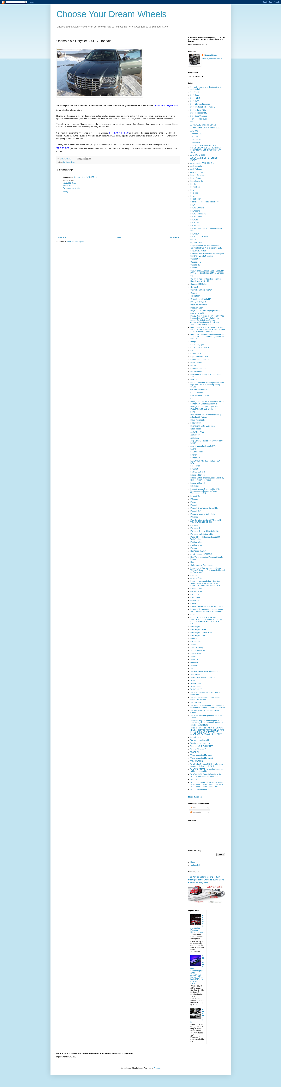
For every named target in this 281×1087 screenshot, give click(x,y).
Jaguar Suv (194, 435)
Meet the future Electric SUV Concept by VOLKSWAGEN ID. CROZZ (206, 521)
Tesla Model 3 (196, 686)
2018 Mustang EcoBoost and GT (203, 107)
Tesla (192, 680)
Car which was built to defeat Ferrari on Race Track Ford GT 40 (205, 280)
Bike (192, 190)
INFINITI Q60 (195, 423)
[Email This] (78, 158)
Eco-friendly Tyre (197, 345)
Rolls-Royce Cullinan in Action (202, 633)
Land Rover (195, 466)
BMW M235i (195, 226)
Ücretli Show (68, 186)
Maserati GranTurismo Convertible (204, 508)
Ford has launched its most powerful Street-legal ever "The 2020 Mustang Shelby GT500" (207, 385)
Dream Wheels (211, 55)
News (73, 162)
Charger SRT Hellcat (198, 284)
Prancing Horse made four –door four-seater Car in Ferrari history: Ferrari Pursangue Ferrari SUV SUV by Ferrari (205, 583)
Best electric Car (196, 181)
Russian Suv (195, 642)
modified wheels (196, 545)
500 (191, 122)
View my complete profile (212, 59)
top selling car (196, 737)
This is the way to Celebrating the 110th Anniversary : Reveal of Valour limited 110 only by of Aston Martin (206, 723)
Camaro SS (195, 259)
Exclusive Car (195, 354)
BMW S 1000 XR (197, 208)
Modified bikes (196, 542)
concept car (195, 296)
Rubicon (193, 639)
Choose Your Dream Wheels (111, 14)
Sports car (194, 659)
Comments (196, 812)
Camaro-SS (195, 268)
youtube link (195, 865)
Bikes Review (195, 199)
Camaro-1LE (195, 262)
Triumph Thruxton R (198, 749)
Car (64, 162)
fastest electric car (197, 363)
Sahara (193, 644)
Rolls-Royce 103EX (198, 630)
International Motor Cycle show (202, 426)
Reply (65, 192)
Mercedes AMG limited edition (202, 534)
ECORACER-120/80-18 (199, 348)
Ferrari (193, 366)
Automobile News (197, 172)
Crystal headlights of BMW (200, 299)
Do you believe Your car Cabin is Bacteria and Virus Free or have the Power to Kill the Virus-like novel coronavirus (207, 329)
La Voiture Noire (196, 452)
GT (191, 399)
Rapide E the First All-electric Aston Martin (206, 606)
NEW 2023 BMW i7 (198, 551)
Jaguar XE (194, 438)
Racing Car (194, 594)
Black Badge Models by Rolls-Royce (204, 202)
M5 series (194, 499)
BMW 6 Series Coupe (199, 214)
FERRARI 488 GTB (198, 369)
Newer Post (61, 237)
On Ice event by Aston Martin (201, 565)
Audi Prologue (196, 169)
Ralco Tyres (195, 597)
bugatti (193, 240)
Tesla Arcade (195, 683)
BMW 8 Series (196, 217)
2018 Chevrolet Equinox (200, 104)
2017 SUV (194, 101)
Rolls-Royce (195, 627)
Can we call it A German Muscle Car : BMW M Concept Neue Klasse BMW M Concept (207, 272)
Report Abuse (195, 797)
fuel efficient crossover (199, 390)
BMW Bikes (194, 220)
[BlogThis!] (81, 158)
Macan (193, 502)
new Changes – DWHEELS (201, 554)
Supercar (194, 665)
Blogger (157, 1068)
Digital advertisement (198, 305)
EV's (192, 351)
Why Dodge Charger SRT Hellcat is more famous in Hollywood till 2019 (206, 765)
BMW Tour (194, 234)
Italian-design (195, 429)
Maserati (193, 505)
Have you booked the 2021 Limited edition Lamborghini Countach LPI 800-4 (207, 403)
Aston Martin (195, 143)
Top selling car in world (199, 740)
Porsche (193, 575)
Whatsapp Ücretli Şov (71, 188)
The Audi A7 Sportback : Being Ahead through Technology (205, 698)
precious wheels (196, 591)
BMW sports (195, 211)
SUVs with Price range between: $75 (205, 671)
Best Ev (193, 184)
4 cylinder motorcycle (198, 119)
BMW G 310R (195, 223)
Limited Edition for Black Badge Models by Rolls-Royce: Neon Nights (207, 479)
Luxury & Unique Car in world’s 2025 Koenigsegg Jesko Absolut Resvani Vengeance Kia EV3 (205, 491)
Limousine (194, 486)
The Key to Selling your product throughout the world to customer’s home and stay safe (207, 706)
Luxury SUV (195, 496)
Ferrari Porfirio (196, 372)
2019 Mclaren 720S (198, 110)
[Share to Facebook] (86, 158)
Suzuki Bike (195, 674)
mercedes (194, 525)
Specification (195, 654)
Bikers (192, 196)
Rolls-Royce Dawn (197, 636)
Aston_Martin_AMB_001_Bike (202, 163)
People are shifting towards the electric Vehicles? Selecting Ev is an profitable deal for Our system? (207, 570)
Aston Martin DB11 (197, 155)
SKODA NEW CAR (197, 650)
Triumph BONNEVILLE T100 (201, 746)
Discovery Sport (196, 308)
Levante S (194, 469)
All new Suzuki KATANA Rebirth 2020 (205, 128)
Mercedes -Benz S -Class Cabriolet (204, 531)
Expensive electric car (199, 357)
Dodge (193, 342)
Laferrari (193, 455)
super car (194, 662)
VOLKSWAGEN (196, 761)
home (68, 162)
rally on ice (194, 600)
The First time (195, 702)
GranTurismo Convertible (200, 396)
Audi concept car (197, 166)
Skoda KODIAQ (196, 648)
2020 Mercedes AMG (198, 113)
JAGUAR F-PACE (197, 432)
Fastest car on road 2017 (200, 360)
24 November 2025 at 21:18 (85, 177)
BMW (192, 205)
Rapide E (194, 603)
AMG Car (194, 137)
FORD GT (194, 380)
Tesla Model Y (196, 689)
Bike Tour (194, 193)
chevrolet (194, 287)
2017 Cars (194, 95)
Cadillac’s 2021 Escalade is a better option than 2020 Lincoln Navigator (207, 255)
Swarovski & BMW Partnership (202, 677)
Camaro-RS (195, 265)
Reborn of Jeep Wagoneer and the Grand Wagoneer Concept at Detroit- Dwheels (206, 610)
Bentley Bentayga (197, 175)
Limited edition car (197, 475)
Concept (193, 293)
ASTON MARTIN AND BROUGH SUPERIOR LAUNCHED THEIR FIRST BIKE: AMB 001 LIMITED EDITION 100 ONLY (205, 149)
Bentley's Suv (195, 178)
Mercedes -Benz (196, 528)
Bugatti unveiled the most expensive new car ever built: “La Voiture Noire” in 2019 (206, 247)
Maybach (194, 517)
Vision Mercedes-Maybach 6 (201, 758)
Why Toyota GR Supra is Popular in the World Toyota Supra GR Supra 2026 (205, 775)
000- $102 (194, 92)
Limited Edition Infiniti (198, 483)
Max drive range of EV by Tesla (202, 514)
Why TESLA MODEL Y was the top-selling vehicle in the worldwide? (206, 770)
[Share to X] (84, 158)
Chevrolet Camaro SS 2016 (201, 290)
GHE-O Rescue (196, 393)
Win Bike (193, 779)
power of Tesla (196, 578)
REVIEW (193, 614)
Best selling (195, 187)
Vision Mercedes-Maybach (201, 755)
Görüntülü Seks (69, 183)
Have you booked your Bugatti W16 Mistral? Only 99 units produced (204, 408)
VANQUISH (194, 752)
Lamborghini (195, 458)
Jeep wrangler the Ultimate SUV (203, 446)
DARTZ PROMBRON (198, 302)
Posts (194, 808)
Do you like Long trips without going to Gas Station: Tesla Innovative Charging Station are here (207, 337)
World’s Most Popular (198, 789)
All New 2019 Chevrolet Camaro (203, 125)
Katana (193, 449)
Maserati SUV (195, 511)
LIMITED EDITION (197, 472)
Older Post (174, 237)
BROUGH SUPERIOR (199, 237)
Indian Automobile (197, 420)
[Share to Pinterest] (89, 158)
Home (118, 237)
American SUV (196, 134)
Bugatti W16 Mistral (198, 251)
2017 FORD (195, 98)
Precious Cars (196, 588)
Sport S (193, 656)
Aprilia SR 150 (196, 140)
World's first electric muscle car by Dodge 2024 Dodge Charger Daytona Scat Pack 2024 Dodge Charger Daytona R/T (206, 784)
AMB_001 (194, 131)
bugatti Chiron (196, 243)
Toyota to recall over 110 (200, 743)
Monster (193, 548)
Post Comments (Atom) (76, 242)
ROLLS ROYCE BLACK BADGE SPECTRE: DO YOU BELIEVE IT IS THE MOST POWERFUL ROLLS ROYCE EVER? (206, 620)
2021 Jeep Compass (198, 116)
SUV (192, 668)
